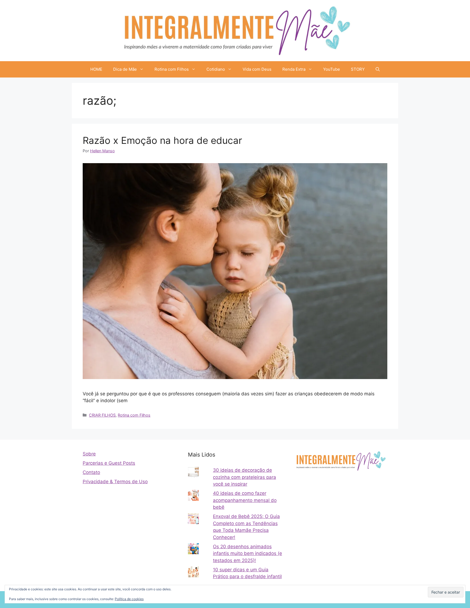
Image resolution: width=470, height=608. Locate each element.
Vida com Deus (257, 69)
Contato (91, 472)
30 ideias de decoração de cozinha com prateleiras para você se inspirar (244, 477)
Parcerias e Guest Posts (109, 463)
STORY (358, 69)
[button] (377, 69)
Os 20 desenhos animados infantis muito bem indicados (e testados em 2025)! (247, 553)
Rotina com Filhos (171, 69)
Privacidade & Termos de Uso (115, 481)
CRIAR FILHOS (102, 415)
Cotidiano (215, 69)
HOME (96, 69)
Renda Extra (293, 69)
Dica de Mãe (125, 69)
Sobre (89, 454)
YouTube (331, 69)
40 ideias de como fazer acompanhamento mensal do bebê (245, 500)
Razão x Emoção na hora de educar (162, 140)
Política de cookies (129, 599)
